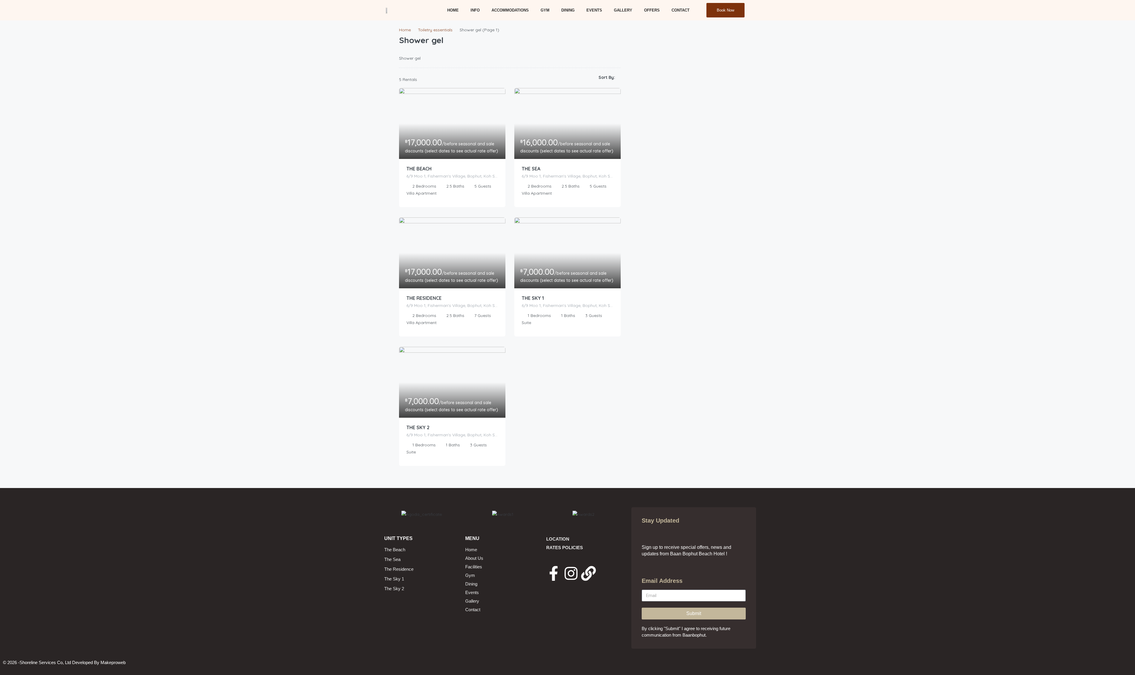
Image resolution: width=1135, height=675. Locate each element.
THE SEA (531, 169)
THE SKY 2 (417, 427)
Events (594, 10)
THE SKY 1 (533, 298)
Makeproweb (113, 662)
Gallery (623, 10)
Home (453, 10)
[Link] (588, 573)
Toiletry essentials (435, 29)
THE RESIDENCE (424, 298)
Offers (652, 10)
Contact (681, 10)
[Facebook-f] (553, 573)
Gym (545, 10)
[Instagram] (571, 573)
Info (475, 10)
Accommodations (510, 10)
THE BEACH (419, 169)
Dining (568, 10)
